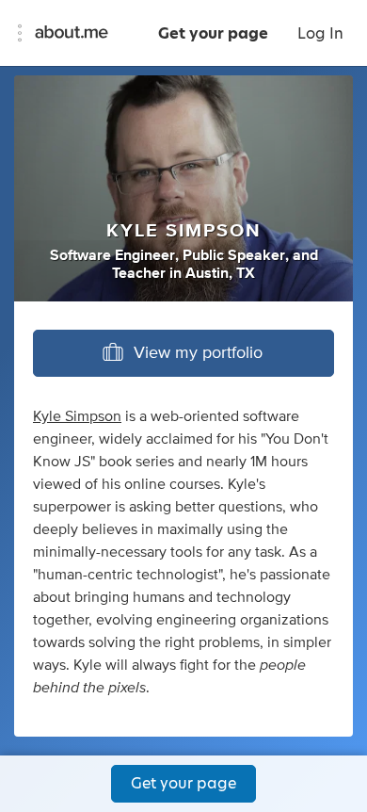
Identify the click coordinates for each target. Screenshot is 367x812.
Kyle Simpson (77, 416)
